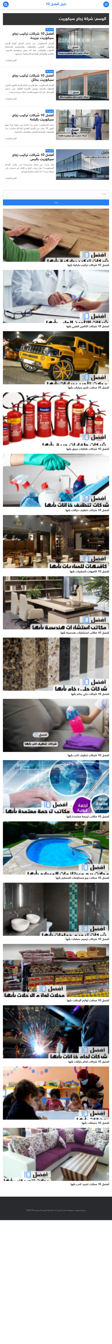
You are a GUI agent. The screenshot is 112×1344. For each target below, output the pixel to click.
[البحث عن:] (56, 194)
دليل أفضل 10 (56, 4)
